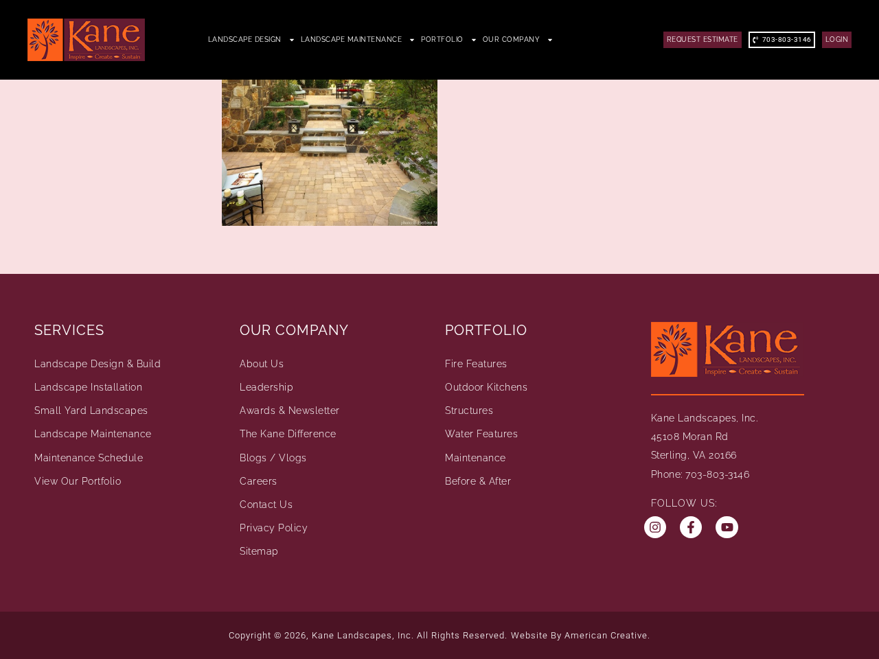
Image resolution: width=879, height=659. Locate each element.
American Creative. (607, 635)
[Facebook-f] (691, 527)
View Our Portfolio (77, 481)
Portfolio (442, 39)
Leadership (266, 387)
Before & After (478, 481)
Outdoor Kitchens (486, 387)
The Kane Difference (288, 433)
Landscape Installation (88, 387)
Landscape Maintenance (351, 39)
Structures (469, 410)
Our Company (511, 39)
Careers (258, 481)
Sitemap (259, 551)
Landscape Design (245, 39)
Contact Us (266, 504)
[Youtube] (727, 527)
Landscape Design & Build (97, 363)
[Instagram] (655, 527)
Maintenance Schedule (88, 457)
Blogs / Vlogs (273, 457)
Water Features (481, 433)
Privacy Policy (274, 527)
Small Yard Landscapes (91, 410)
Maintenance (475, 457)
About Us (262, 363)
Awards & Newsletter (290, 410)
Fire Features (476, 363)
